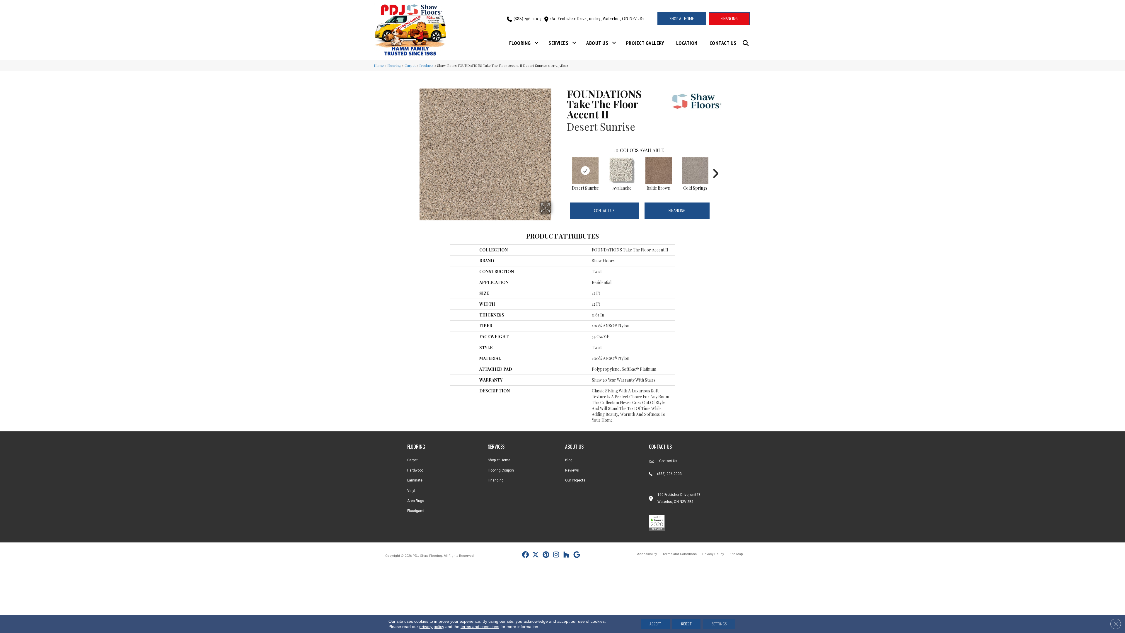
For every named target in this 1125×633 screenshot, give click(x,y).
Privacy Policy (713, 554)
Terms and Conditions (679, 554)
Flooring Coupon (501, 470)
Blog (568, 460)
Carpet (410, 65)
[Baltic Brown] (658, 170)
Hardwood (415, 470)
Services (558, 43)
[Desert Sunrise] (585, 170)
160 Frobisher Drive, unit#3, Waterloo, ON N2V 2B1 (597, 18)
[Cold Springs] (695, 170)
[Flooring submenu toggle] (536, 43)
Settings (719, 624)
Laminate (414, 480)
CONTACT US (660, 446)
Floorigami (415, 511)
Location (687, 43)
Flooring (520, 43)
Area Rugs (415, 501)
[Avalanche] (622, 170)
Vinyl (411, 491)
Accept (655, 624)
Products (426, 65)
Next (715, 165)
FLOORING (416, 446)
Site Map (736, 554)
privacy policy (431, 626)
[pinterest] (546, 555)
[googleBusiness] (576, 555)
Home (379, 65)
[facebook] (525, 555)
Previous (564, 165)
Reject (686, 624)
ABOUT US (574, 446)
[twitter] (535, 555)
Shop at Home (499, 460)
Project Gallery (645, 43)
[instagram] (556, 555)
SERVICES (496, 446)
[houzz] (566, 555)
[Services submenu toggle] (574, 43)
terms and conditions (480, 626)
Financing (677, 210)
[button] (747, 43)
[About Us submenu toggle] (614, 43)
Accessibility (647, 554)
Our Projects (575, 480)
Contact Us (723, 43)
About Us (597, 43)
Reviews (572, 470)
